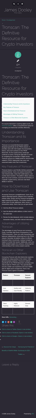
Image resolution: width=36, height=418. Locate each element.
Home (3, 20)
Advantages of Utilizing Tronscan (13, 114)
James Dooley (18, 10)
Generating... (13, 317)
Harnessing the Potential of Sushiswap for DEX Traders (26, 350)
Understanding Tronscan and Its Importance (16, 104)
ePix (32, 414)
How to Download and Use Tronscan (14, 111)
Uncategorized (11, 20)
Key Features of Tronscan (11, 107)
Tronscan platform (7, 126)
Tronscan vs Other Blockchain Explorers (15, 118)
